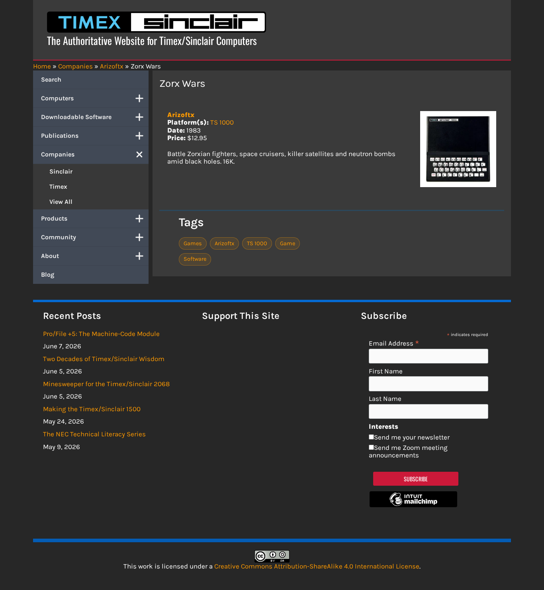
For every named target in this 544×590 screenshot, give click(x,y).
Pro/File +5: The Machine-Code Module (101, 334)
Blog (47, 274)
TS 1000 (222, 122)
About (50, 256)
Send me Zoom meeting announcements (408, 451)
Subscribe (416, 479)
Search (51, 79)
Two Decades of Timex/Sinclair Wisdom (103, 359)
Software (195, 259)
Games (193, 243)
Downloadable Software (76, 117)
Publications (59, 135)
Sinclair (60, 171)
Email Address (394, 343)
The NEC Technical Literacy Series (94, 434)
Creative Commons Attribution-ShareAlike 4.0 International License (316, 566)
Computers (57, 98)
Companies (57, 154)
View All (60, 201)
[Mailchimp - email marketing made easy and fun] (413, 505)
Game (287, 243)
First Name (386, 371)
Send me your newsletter (412, 437)
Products (54, 218)
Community (58, 237)
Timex (58, 186)
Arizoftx (180, 115)
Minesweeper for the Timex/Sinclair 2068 (106, 384)
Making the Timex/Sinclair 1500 (92, 409)
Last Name (385, 398)
